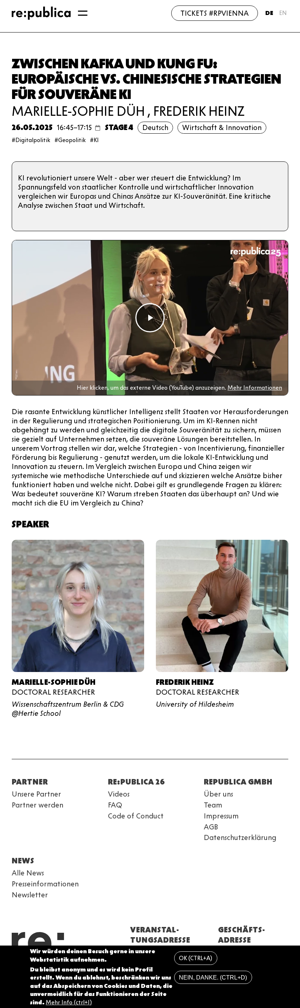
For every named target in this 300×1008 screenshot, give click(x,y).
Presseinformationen (45, 883)
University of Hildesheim (195, 704)
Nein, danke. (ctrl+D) (213, 977)
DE (269, 12)
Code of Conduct (136, 816)
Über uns (218, 794)
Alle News (28, 872)
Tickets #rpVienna (214, 13)
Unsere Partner (36, 794)
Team (213, 805)
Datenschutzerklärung (240, 837)
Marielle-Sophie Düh (78, 111)
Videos (119, 794)
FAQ (115, 805)
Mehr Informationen (255, 387)
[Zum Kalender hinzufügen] (98, 128)
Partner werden (37, 805)
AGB (211, 826)
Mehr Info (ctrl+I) (69, 1002)
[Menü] (82, 13)
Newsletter (30, 894)
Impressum (221, 816)
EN (283, 12)
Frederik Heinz (199, 111)
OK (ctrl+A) (195, 958)
